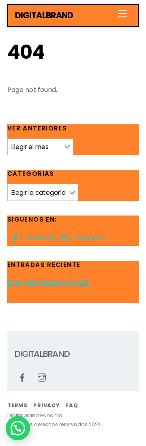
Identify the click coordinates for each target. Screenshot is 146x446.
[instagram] (42, 377)
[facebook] (22, 377)
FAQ (71, 405)
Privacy (46, 405)
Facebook (39, 237)
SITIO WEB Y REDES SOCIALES (48, 282)
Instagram (89, 237)
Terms (17, 405)
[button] (18, 428)
